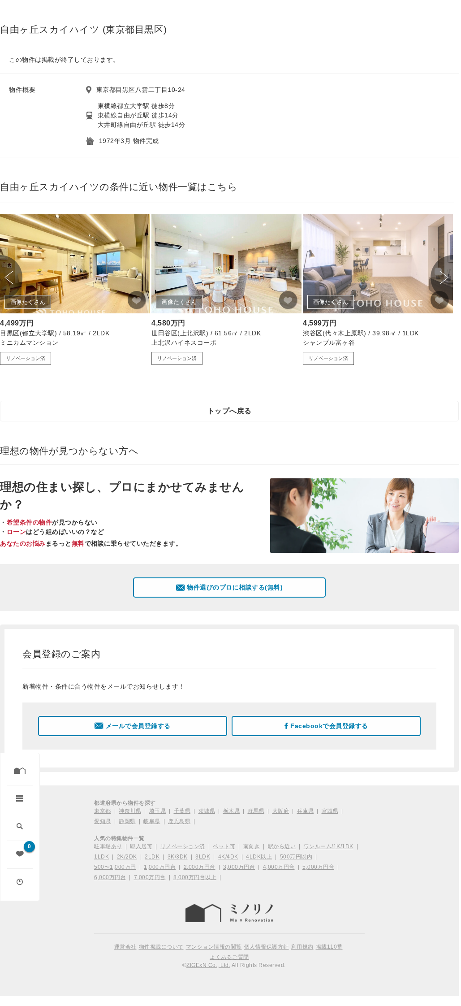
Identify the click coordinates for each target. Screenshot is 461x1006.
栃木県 (231, 811)
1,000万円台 (160, 867)
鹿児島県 (179, 821)
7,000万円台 (150, 877)
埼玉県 (157, 811)
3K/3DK (178, 857)
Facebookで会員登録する (329, 725)
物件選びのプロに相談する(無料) (235, 587)
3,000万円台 (239, 867)
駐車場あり (108, 846)
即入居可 (141, 846)
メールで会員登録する (138, 725)
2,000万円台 (199, 867)
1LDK (101, 857)
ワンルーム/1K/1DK (328, 846)
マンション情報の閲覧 (214, 947)
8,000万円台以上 (194, 877)
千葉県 (182, 811)
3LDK (202, 857)
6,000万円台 (110, 877)
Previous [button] (11, 277)
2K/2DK (127, 857)
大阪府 (280, 811)
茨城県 (206, 811)
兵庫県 (305, 811)
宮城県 (330, 811)
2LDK (152, 857)
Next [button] (442, 277)
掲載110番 (329, 947)
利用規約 (302, 947)
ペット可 (224, 846)
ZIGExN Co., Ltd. (208, 965)
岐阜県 (151, 821)
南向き (251, 846)
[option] (75, 289)
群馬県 (256, 811)
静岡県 (127, 821)
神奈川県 (130, 811)
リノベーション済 (182, 846)
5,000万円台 (318, 867)
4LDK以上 (259, 857)
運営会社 (125, 947)
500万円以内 (296, 857)
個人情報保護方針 (266, 947)
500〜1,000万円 (115, 867)
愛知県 (102, 821)
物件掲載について (161, 947)
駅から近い (282, 846)
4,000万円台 (279, 867)
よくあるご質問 (229, 957)
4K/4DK (228, 857)
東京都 (102, 811)
